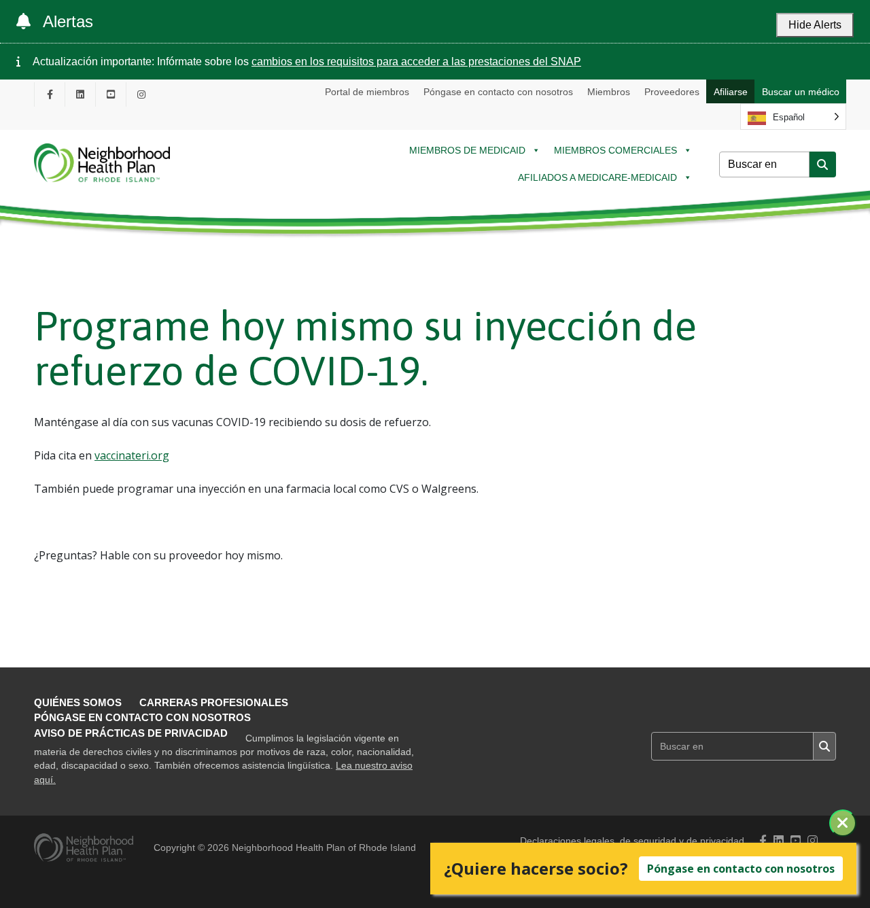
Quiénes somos (78, 702)
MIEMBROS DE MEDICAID (467, 150)
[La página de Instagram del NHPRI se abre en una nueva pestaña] (141, 94)
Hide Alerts (814, 25)
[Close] (842, 823)
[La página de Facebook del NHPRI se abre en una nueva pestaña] (50, 94)
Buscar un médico (800, 91)
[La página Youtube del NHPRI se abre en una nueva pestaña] (111, 94)
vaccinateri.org (131, 455)
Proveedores (671, 91)
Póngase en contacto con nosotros (498, 91)
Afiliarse (731, 91)
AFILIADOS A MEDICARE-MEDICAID (597, 177)
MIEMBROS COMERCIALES (615, 150)
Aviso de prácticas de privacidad (131, 733)
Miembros (608, 91)
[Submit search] (822, 164)
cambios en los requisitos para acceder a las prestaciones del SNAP (416, 61)
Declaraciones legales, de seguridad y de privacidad (632, 841)
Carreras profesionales (213, 702)
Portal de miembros (367, 91)
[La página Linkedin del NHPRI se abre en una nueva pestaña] (80, 94)
